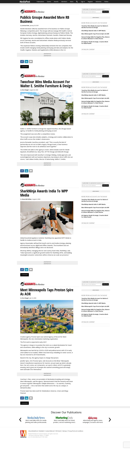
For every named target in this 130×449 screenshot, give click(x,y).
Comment (25, 66)
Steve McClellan (27, 199)
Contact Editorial (49, 431)
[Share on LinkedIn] (26, 61)
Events (49, 1)
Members (64, 1)
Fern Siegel (25, 90)
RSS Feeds (58, 431)
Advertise (98, 1)
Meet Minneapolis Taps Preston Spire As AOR (95, 34)
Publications (40, 1)
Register (90, 1)
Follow (106, 1)
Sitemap (64, 431)
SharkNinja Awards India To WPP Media (93, 30)
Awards (56, 1)
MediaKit (41, 431)
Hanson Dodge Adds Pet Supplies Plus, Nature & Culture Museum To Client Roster (95, 37)
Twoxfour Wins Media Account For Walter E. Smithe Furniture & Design (94, 26)
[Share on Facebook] (22, 61)
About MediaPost (33, 431)
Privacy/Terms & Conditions (75, 431)
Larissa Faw (25, 25)
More (71, 1)
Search (77, 1)
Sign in (83, 1)
